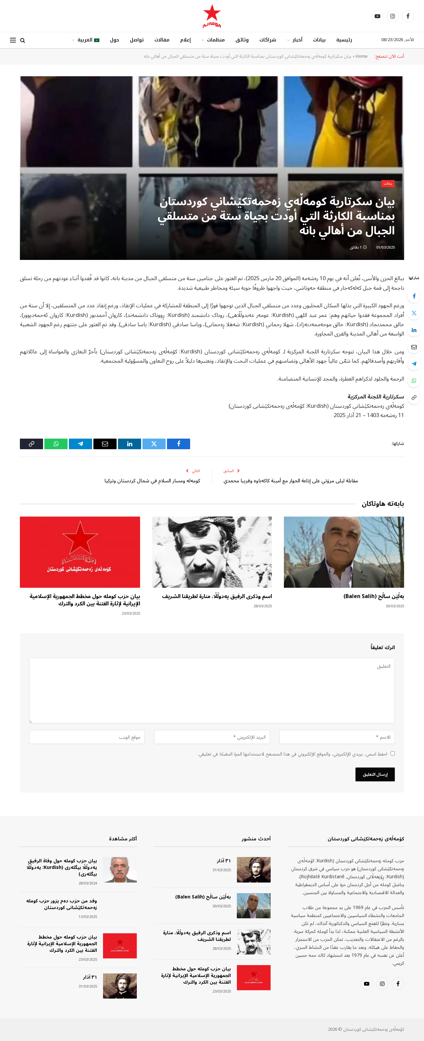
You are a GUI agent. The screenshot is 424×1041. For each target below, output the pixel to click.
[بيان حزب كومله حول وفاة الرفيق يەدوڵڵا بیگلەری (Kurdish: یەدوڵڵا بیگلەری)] (120, 870)
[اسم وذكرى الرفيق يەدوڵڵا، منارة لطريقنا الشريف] (212, 552)
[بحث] (22, 40)
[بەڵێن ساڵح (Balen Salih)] (344, 552)
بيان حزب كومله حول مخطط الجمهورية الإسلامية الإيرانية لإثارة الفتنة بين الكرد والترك (84, 600)
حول (114, 39)
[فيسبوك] (414, 296)
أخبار (297, 39)
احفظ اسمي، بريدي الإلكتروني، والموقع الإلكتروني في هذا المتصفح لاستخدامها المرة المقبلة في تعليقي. (292, 754)
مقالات (162, 39)
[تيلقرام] (414, 363)
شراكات (267, 39)
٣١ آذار (224, 861)
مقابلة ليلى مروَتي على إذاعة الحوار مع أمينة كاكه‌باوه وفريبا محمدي (291, 480)
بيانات (319, 39)
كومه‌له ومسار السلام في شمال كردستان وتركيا (152, 480)
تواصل (137, 39)
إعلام (185, 39)
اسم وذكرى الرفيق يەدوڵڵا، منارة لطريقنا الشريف (217, 596)
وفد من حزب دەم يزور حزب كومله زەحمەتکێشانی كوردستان (61, 904)
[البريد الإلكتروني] (414, 346)
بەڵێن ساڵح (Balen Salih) (374, 596)
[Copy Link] (414, 397)
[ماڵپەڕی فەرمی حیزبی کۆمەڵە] (212, 16)
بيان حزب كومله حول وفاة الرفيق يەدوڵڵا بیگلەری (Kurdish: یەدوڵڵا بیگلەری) (61, 868)
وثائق (242, 39)
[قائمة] (13, 40)
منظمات (216, 39)
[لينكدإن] (414, 330)
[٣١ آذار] (254, 870)
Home (362, 56)
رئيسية (344, 39)
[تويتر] (414, 313)
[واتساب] (414, 380)
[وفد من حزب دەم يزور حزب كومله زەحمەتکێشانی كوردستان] (120, 910)
